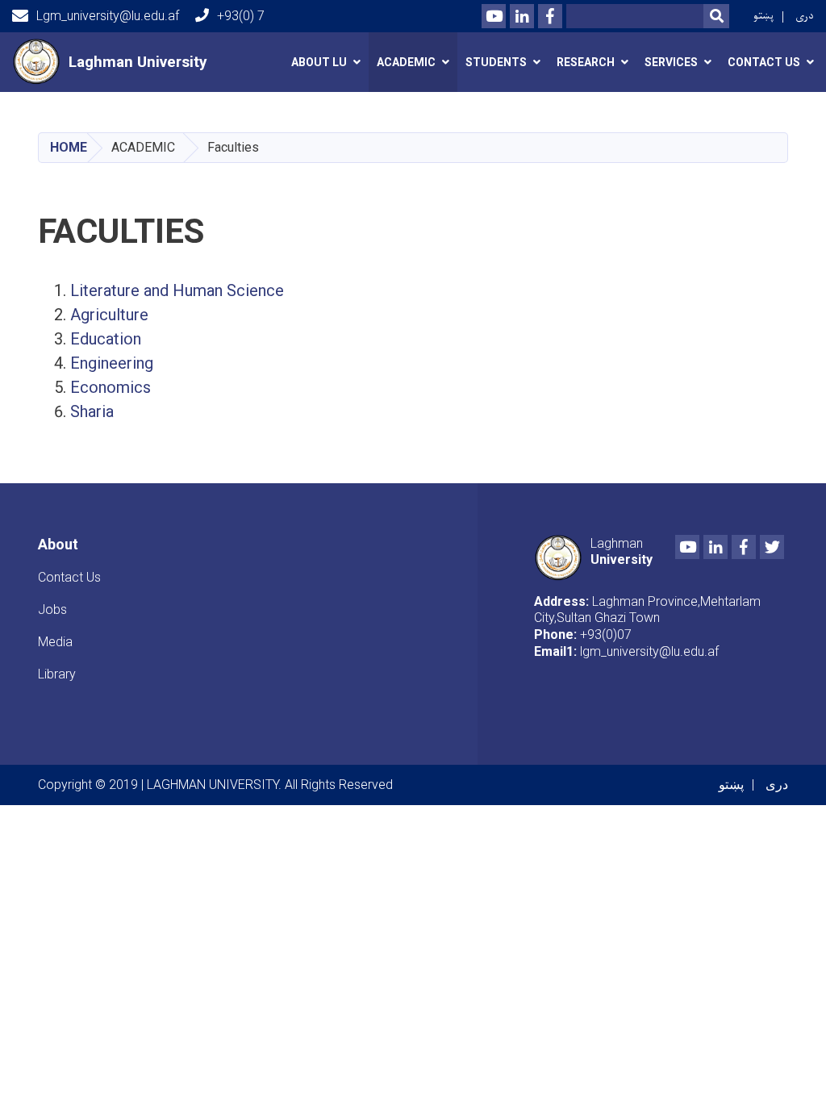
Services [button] (671, 62)
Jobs (52, 609)
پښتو (763, 16)
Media (55, 641)
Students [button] (496, 62)
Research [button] (586, 62)
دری (804, 16)
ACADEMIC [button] (406, 62)
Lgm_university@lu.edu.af (107, 15)
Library (57, 674)
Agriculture (111, 314)
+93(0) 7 (241, 15)
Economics (110, 387)
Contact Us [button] (764, 62)
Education (107, 339)
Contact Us (69, 577)
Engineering (113, 363)
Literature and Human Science (177, 290)
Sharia (94, 411)
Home (68, 147)
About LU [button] (319, 62)
